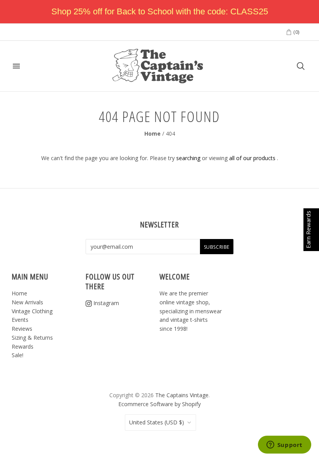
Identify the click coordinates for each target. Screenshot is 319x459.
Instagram (105, 303)
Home (152, 133)
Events (20, 319)
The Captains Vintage (182, 395)
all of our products (252, 158)
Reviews (22, 328)
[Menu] (16, 66)
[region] (159, 11)
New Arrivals (27, 302)
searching (188, 158)
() (296, 31)
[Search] (300, 66)
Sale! (17, 355)
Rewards (22, 346)
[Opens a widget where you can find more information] (284, 445)
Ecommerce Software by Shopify (159, 404)
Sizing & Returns (32, 337)
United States (156, 422)
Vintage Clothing (32, 311)
